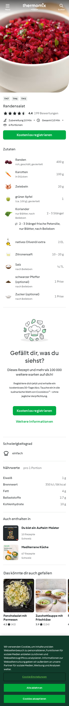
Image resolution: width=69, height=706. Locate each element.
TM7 (6, 98)
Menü (7, 9)
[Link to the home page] (34, 7)
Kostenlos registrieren (34, 135)
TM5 (23, 98)
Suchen (61, 9)
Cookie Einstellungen (34, 676)
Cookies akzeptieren (34, 698)
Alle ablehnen (34, 687)
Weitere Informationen (34, 421)
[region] (34, 671)
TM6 (15, 98)
